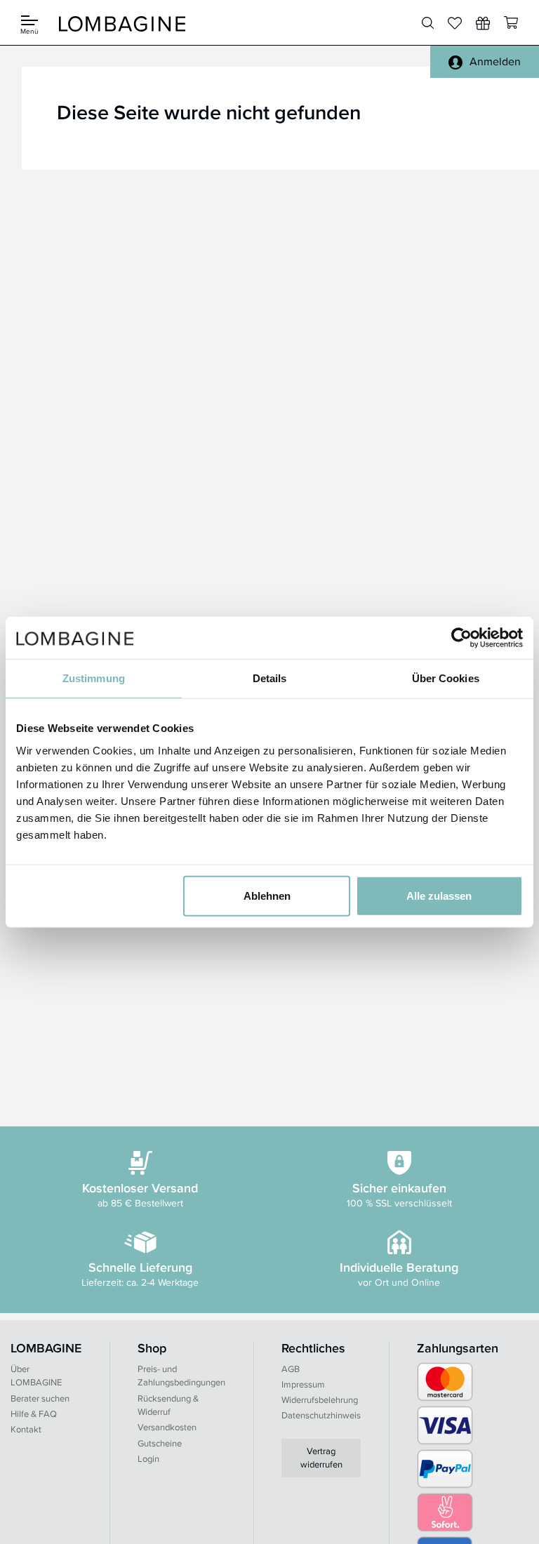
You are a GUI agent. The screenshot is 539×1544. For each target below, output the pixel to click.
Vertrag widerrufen (321, 1458)
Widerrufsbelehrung (319, 1399)
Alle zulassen (439, 895)
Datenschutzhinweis (321, 1415)
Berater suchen (40, 1398)
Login (148, 1458)
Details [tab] (270, 678)
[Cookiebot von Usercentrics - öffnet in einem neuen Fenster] (461, 637)
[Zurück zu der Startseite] (122, 23)
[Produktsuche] (428, 23)
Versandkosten (167, 1427)
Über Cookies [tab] (445, 678)
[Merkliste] (455, 23)
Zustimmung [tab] (93, 678)
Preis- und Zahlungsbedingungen (181, 1376)
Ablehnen (267, 895)
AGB (290, 1369)
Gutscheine (160, 1443)
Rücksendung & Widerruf (168, 1405)
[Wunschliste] (483, 23)
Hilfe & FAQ (34, 1413)
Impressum (303, 1384)
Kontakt (26, 1429)
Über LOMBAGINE (36, 1376)
